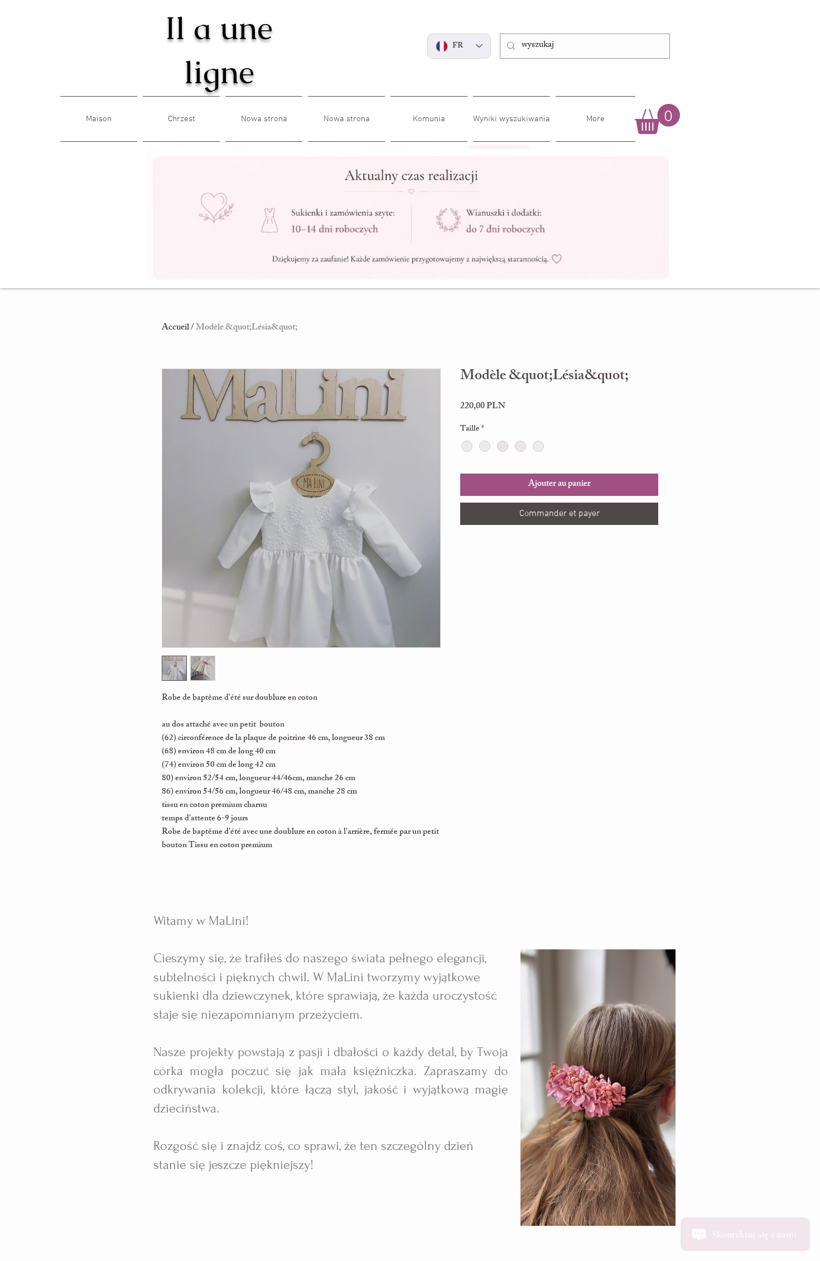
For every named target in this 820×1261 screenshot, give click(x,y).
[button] (657, 119)
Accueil (175, 328)
